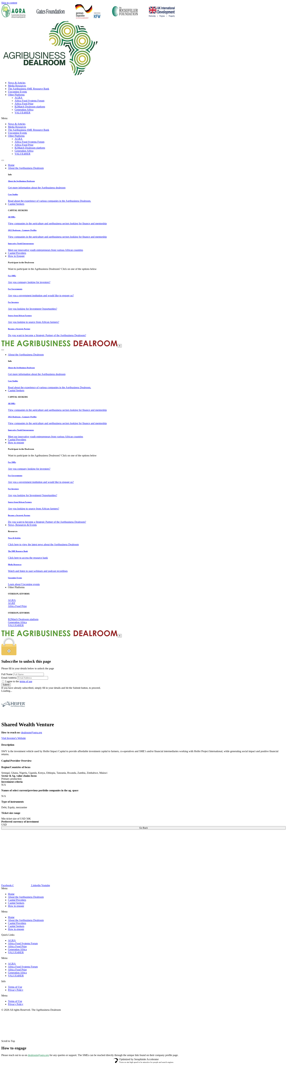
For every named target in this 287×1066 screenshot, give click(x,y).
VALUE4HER (22, 112)
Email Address (9, 677)
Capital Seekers (16, 203)
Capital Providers (17, 253)
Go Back (143, 828)
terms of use (26, 681)
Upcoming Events (17, 91)
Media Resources (17, 85)
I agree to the (18, 681)
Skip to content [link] (9, 2)
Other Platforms (16, 94)
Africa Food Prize (24, 103)
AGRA (18, 97)
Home (11, 165)
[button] (143, 911)
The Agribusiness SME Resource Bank (28, 88)
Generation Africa (24, 109)
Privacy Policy (15, 989)
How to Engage (16, 256)
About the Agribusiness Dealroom (26, 168)
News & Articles (16, 82)
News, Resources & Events (22, 524)
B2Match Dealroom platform (30, 106)
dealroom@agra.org (31, 732)
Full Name (6, 674)
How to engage (16, 442)
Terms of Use (15, 987)
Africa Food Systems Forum (29, 100)
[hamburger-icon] (2, 160)
